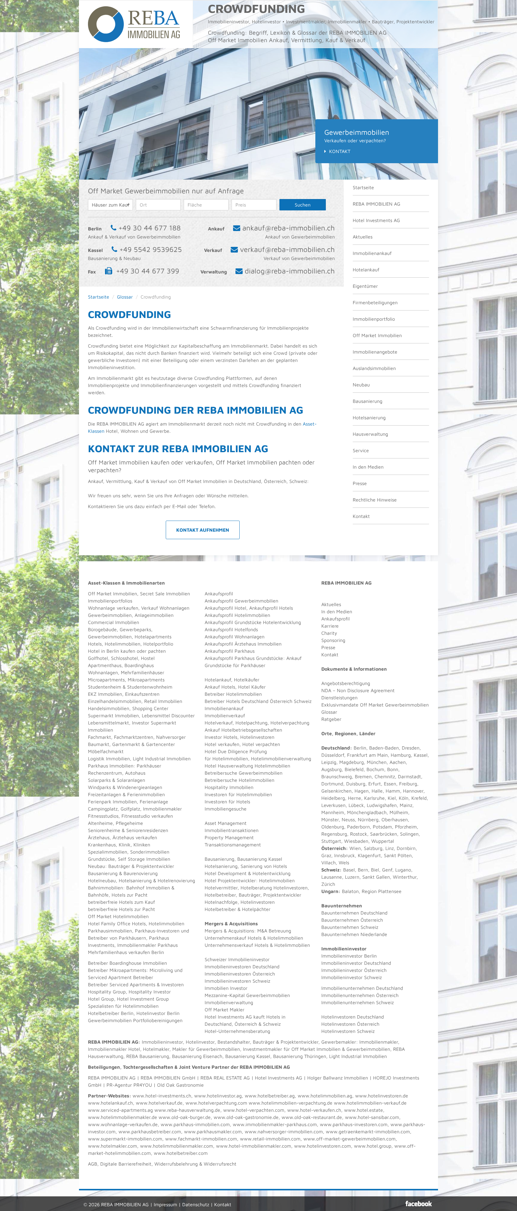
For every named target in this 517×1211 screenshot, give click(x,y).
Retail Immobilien (163, 701)
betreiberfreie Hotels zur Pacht (121, 909)
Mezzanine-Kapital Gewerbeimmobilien (247, 995)
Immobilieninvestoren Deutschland (242, 966)
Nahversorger (171, 737)
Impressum (165, 1204)
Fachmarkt (99, 737)
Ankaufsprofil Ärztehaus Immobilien (243, 643)
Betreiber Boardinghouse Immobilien (127, 963)
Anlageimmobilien (154, 615)
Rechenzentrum (105, 773)
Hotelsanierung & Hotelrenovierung (157, 880)
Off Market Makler (224, 1009)
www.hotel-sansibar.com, (373, 1117)
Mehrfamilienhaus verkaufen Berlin (126, 952)
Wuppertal (382, 841)
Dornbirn (406, 848)
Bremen (363, 776)
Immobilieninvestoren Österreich (240, 973)
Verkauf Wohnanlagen (165, 608)
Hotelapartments (153, 636)
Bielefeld (354, 769)
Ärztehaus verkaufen (134, 837)
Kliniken (141, 844)
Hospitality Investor (150, 991)
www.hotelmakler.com (112, 1146)
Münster (330, 819)
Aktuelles (362, 236)
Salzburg (373, 848)
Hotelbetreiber (220, 909)
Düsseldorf (332, 755)
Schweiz (330, 869)
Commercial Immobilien (113, 622)
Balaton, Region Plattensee (372, 891)
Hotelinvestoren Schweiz (348, 1031)
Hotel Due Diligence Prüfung (236, 751)
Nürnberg (368, 819)
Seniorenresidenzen (147, 830)
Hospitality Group (107, 991)
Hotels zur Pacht (130, 894)
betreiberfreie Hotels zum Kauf (121, 902)
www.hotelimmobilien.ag (325, 1095)
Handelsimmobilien (108, 708)
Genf (387, 869)
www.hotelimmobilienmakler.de (122, 1117)
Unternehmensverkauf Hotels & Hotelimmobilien (257, 945)
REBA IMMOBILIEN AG (376, 204)
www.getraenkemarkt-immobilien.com (368, 1131)
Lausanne (331, 877)
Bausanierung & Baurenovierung (123, 873)
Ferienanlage (154, 801)
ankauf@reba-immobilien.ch (288, 228)
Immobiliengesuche (226, 808)
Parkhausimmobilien (110, 930)
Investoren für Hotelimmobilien (238, 794)
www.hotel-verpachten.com (253, 1110)
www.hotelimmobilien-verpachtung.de (290, 1103)
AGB (92, 1163)
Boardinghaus (139, 665)
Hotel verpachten (261, 744)
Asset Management (226, 823)
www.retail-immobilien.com (270, 1138)
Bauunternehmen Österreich (352, 920)
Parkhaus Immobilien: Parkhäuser (124, 765)
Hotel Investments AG (376, 220)
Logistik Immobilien (109, 758)
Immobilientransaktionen (231, 830)
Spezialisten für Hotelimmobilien (123, 1006)
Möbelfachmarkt (106, 751)
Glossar (125, 296)
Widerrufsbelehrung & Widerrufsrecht (195, 1163)
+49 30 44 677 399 (147, 271)
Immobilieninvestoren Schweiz (237, 981)
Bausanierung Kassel (259, 859)
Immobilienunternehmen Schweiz (357, 1002)
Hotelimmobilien (122, 643)
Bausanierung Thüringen (299, 1056)
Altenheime (100, 823)
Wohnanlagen (103, 672)
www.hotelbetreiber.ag (270, 1095)
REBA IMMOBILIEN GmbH (168, 1077)
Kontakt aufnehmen (202, 530)
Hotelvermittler (221, 887)
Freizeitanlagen (104, 794)
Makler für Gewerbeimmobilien (206, 1049)
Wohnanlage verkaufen (113, 608)
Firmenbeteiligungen (375, 302)
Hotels (95, 643)
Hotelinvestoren (257, 737)
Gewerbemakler (338, 1042)
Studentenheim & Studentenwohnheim (130, 686)
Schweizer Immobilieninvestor (237, 959)
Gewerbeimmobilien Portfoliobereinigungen (135, 1020)
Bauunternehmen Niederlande (354, 934)
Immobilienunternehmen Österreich (360, 995)
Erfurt (374, 783)
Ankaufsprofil (219, 593)
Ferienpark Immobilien (112, 801)
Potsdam (382, 826)
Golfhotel (98, 658)
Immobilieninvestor (162, 1042)
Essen (390, 783)
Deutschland (335, 747)
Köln (403, 798)
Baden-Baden (384, 747)
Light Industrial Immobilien (162, 758)
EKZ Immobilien (105, 694)
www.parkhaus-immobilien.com (195, 1124)
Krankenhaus (102, 844)
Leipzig (328, 762)
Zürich (328, 884)
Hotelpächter (256, 909)
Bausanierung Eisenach (197, 1056)
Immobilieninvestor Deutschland (356, 963)
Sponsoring (333, 640)
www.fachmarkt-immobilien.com (201, 1138)
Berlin (360, 747)
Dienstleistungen (339, 697)
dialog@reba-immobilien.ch (290, 271)
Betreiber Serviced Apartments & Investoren (136, 984)
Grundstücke (101, 859)
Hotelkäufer (246, 679)
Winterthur (404, 877)
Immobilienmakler (378, 1042)
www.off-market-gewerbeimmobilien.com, (350, 1138)
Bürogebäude (102, 629)
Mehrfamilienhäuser (142, 672)
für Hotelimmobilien (226, 758)
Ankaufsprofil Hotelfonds (231, 629)
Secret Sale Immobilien (165, 593)
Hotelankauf (366, 269)
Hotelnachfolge (221, 902)
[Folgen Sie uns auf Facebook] (418, 1203)
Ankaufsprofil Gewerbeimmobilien (241, 600)
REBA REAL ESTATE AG (225, 1077)
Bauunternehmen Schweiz (349, 927)
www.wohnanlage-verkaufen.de (123, 1124)
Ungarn (329, 891)
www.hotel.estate (363, 1110)
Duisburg (355, 783)
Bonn (392, 769)
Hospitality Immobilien (229, 787)
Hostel (148, 658)
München (377, 762)
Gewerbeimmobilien (110, 615)
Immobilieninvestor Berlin (349, 955)
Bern (363, 869)
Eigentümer (365, 286)
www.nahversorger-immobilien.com (284, 1131)
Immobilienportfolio (374, 319)
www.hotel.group (372, 1146)
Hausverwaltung (370, 434)
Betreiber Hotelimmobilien (233, 694)
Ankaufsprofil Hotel (225, 608)
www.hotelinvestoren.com (322, 1146)
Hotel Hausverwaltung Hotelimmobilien (247, 765)
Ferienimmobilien (146, 794)
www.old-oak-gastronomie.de (246, 1117)
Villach (328, 862)
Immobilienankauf (372, 253)
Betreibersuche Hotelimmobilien (239, 780)
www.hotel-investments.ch (162, 1095)
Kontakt (339, 151)
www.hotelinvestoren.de (381, 1095)
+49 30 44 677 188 (149, 228)
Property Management (229, 837)
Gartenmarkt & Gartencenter (143, 744)
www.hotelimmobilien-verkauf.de (370, 1103)
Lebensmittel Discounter (168, 715)
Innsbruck (344, 855)
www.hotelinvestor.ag (218, 1095)
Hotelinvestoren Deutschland (352, 1016)
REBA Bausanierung (147, 1056)
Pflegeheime (129, 823)
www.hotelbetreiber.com (181, 1153)
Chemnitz (385, 776)
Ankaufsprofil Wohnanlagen (234, 636)
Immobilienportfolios (110, 600)
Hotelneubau (102, 880)
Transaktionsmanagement (233, 844)
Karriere (330, 626)
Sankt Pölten (398, 855)
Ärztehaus (99, 837)
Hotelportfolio (158, 643)
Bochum (375, 769)
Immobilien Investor (226, 988)
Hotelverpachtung (289, 722)
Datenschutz (195, 1204)
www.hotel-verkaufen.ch (314, 1110)
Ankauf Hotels (220, 686)
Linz (389, 848)
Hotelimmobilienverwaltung (281, 758)
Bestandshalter (234, 1042)
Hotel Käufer (252, 686)
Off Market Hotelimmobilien (118, 916)
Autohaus (135, 773)
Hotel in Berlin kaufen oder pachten (127, 651)
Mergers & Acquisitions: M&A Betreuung (248, 930)
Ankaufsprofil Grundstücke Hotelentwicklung (253, 622)
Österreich (333, 848)
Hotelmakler (156, 1049)
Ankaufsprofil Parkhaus (230, 651)
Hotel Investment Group (143, 998)
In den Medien (368, 467)
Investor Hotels (221, 737)
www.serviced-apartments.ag (120, 1110)
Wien (355, 848)
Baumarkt (98, 744)
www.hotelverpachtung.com (216, 1103)
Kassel (421, 755)
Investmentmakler (262, 1049)
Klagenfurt (369, 855)
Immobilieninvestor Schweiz (351, 977)
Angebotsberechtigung (345, 683)
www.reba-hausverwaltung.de (187, 1110)
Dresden (410, 747)
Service (361, 450)
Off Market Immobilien (377, 335)
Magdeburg (351, 762)
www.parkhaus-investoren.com (353, 1124)
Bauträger (119, 866)
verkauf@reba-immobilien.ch (287, 249)
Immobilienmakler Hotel (114, 1049)
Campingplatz (103, 808)
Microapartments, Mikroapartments (126, 679)
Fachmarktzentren (133, 737)
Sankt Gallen (376, 877)
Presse (360, 483)
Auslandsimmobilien (374, 368)
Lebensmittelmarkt (108, 722)
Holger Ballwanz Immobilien (337, 1077)
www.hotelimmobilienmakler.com (176, 1146)
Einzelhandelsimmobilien (114, 701)
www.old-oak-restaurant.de (312, 1117)
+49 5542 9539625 (150, 249)
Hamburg (401, 755)
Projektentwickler (155, 866)
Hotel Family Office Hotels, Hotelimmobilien (136, 923)
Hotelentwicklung (272, 873)
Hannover (413, 790)
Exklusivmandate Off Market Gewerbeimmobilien (375, 704)
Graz (326, 855)
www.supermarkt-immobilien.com (125, 1138)
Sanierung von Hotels (264, 866)
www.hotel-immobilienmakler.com (253, 1146)
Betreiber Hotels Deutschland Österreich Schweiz (258, 701)
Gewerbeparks (135, 629)
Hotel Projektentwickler (230, 880)
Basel (349, 869)
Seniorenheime (104, 830)
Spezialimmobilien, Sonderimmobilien (128, 851)
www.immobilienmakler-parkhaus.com (275, 1124)
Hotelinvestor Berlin (158, 1013)
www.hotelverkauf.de (159, 1103)
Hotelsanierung (369, 417)
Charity (329, 633)
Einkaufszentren (142, 694)
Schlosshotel (124, 658)
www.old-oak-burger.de (185, 1117)
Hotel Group (101, 998)
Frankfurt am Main (367, 755)
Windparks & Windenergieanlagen (125, 787)
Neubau (361, 384)
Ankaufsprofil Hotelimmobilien (237, 615)
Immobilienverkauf (225, 715)
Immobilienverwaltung (229, 1002)
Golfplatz (130, 808)
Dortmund (332, 783)
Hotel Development (226, 873)
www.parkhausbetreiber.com (149, 1131)
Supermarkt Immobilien (113, 715)
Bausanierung (367, 401)
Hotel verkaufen (222, 744)
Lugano (403, 869)
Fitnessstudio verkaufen (147, 816)
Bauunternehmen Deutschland (354, 912)
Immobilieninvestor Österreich (354, 970)
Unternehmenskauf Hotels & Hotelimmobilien (254, 938)
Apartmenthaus (104, 665)
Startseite (363, 187)
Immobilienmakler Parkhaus (147, 945)
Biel (375, 869)
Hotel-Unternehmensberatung (237, 1031)
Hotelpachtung (251, 722)
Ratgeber (331, 719)
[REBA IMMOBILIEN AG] (134, 23)
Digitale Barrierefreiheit (125, 1163)
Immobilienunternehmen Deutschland (362, 988)
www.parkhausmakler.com (213, 1131)
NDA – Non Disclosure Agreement (358, 690)
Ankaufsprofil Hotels (271, 608)
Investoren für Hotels (227, 801)
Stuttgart (331, 841)
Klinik (124, 844)
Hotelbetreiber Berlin (110, 1013)
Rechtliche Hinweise (375, 499)
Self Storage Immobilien (144, 859)
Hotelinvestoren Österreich (350, 1024)
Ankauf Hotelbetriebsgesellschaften (243, 730)
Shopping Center (150, 708)
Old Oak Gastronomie (180, 1085)
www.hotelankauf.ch (110, 1103)
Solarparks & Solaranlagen (116, 780)
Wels (344, 862)
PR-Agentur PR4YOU (129, 1085)
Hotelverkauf (218, 722)
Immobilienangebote (375, 351)
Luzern (352, 877)
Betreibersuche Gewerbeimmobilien (243, 773)
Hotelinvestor (200, 1042)
